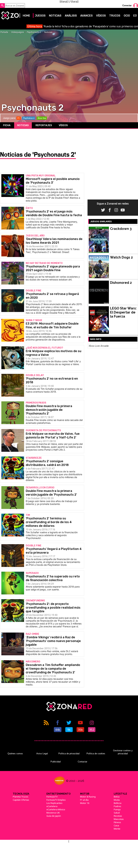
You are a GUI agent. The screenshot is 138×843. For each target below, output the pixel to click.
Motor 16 (84, 803)
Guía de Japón (53, 815)
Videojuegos (17, 32)
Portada (4, 32)
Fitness (117, 822)
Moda (117, 799)
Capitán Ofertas (21, 799)
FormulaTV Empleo (56, 799)
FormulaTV (52, 796)
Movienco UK (53, 812)
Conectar (127, 5)
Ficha (6, 125)
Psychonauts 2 (34, 32)
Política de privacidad (68, 753)
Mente (117, 828)
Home (26, 15)
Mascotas (119, 819)
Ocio (127, 15)
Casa (116, 825)
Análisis (71, 15)
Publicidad (55, 761)
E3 (135, 15)
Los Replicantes (54, 803)
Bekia (116, 796)
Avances (86, 15)
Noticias (55, 15)
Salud (117, 812)
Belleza (117, 803)
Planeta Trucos (20, 796)
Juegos (40, 15)
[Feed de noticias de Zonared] (46, 726)
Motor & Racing (88, 796)
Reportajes (44, 125)
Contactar (82, 761)
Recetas (118, 815)
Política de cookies (96, 753)
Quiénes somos (15, 753)
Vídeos (101, 15)
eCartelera (51, 806)
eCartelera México (55, 809)
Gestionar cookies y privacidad (123, 752)
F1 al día (84, 799)
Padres (117, 806)
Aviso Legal (42, 753)
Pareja (117, 809)
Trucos (114, 15)
